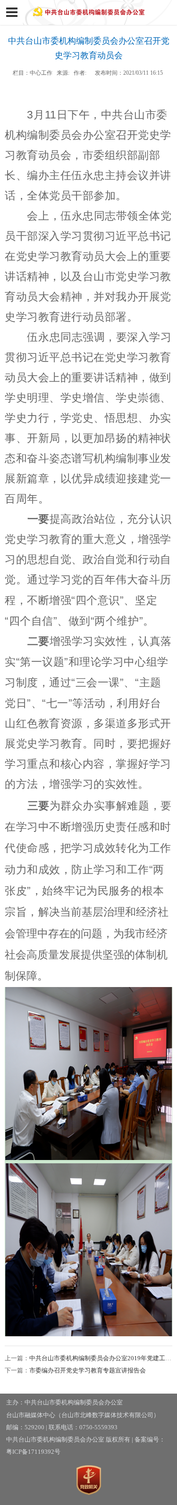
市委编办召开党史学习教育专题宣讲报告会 (87, 1370)
